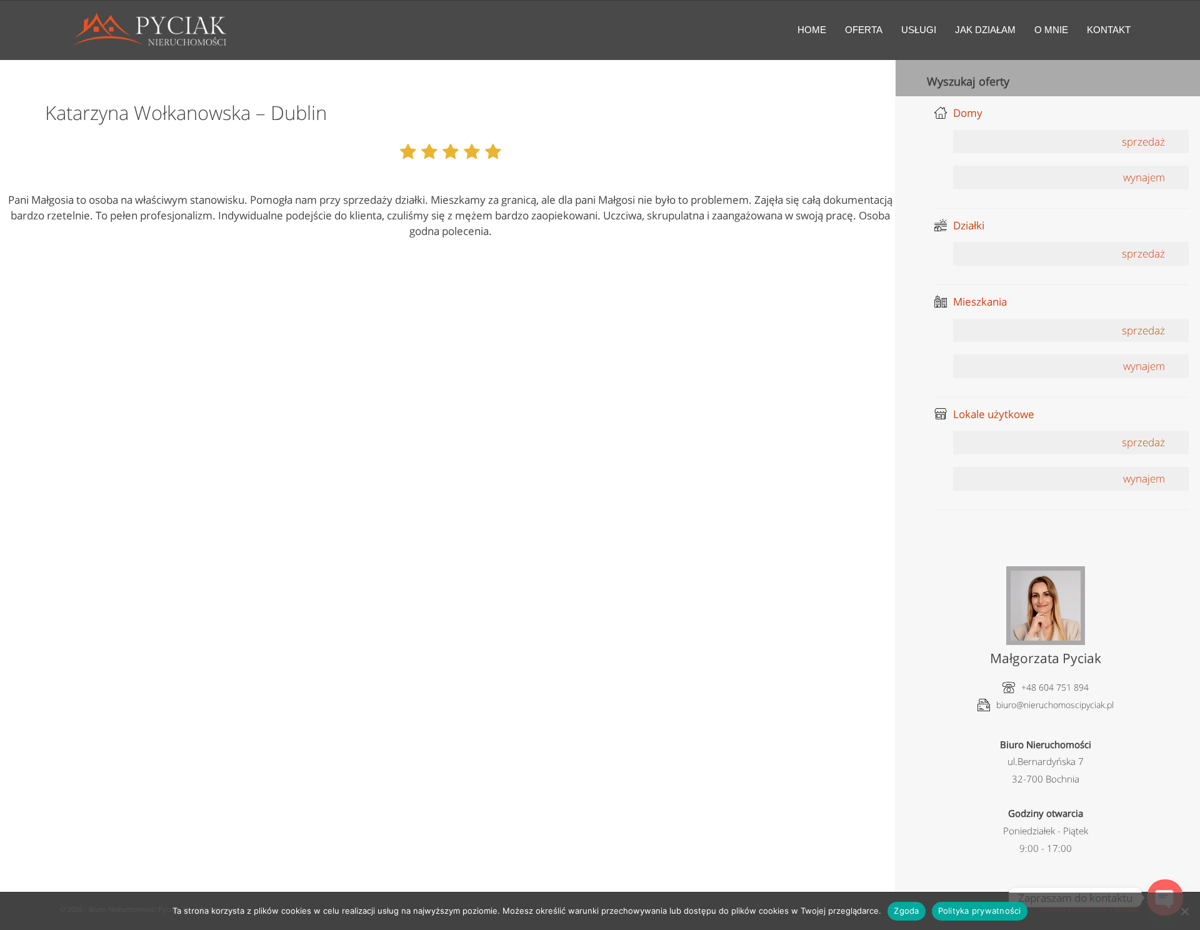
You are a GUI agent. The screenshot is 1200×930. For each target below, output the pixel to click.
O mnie (1051, 29)
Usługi (918, 29)
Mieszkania (980, 301)
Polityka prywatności (979, 911)
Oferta (863, 29)
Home (812, 29)
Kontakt (1109, 29)
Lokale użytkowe (993, 414)
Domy (967, 113)
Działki (968, 225)
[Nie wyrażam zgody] (1184, 911)
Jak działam (985, 29)
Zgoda (906, 911)
